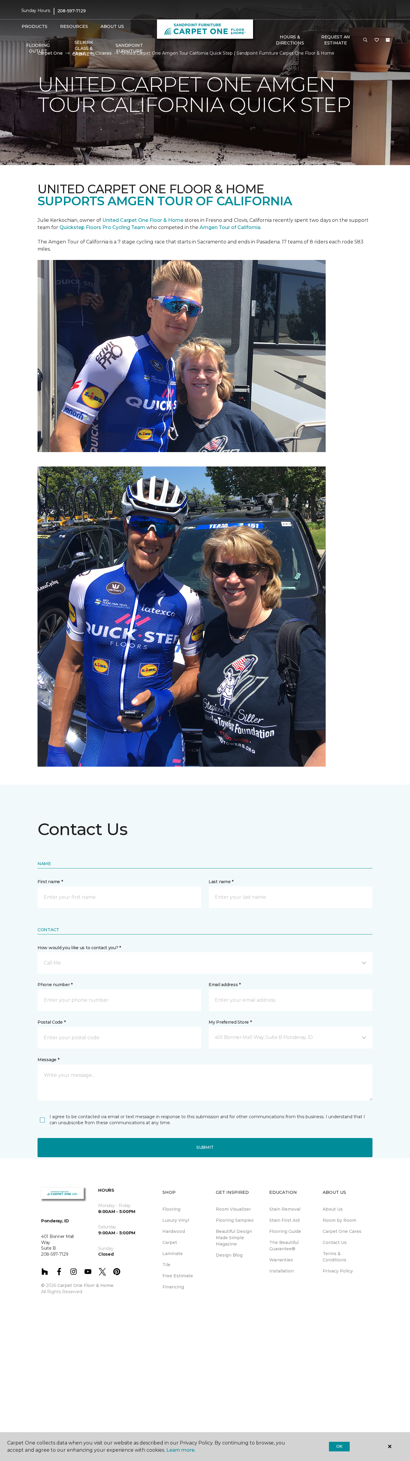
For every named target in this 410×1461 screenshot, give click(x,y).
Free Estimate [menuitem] (177, 1275)
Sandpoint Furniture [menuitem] (129, 48)
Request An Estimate (335, 40)
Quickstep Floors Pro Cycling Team (102, 227)
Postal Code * (51, 1022)
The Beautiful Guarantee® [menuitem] (284, 1245)
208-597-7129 (71, 11)
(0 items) (388, 40)
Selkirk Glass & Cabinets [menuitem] (83, 48)
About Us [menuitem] (333, 1209)
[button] (365, 40)
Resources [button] (74, 26)
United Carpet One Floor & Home (142, 220)
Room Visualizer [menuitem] (233, 1209)
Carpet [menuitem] (169, 1242)
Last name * (221, 882)
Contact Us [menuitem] (335, 1242)
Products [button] (34, 26)
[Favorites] (376, 40)
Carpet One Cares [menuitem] (342, 1231)
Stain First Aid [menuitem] (284, 1220)
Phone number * (55, 985)
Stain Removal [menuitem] (284, 1209)
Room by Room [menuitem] (339, 1220)
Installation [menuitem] (281, 1271)
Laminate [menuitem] (172, 1253)
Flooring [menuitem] (171, 1209)
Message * (48, 1060)
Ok (339, 1446)
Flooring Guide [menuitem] (285, 1231)
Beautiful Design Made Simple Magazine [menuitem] (234, 1238)
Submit (205, 1147)
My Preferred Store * (230, 1022)
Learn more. (180, 1450)
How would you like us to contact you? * (79, 948)
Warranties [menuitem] (281, 1260)
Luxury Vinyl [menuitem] (175, 1220)
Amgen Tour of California (230, 227)
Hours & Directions (290, 40)
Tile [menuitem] (166, 1264)
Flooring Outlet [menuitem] (38, 48)
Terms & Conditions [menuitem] (334, 1257)
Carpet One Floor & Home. (85, 1285)
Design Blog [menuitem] (229, 1255)
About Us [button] (112, 26)
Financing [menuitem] (173, 1287)
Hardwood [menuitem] (173, 1231)
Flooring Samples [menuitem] (235, 1220)
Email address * (225, 985)
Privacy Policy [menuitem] (338, 1271)
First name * (50, 882)
